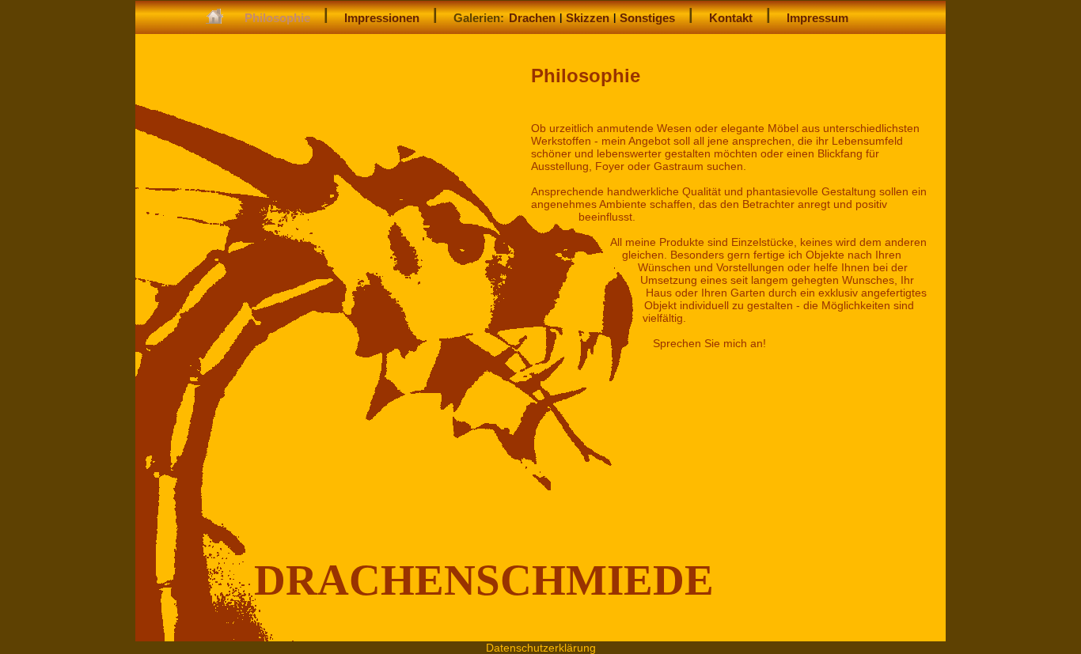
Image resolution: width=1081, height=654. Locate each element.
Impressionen (381, 18)
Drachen (532, 18)
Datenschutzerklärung (541, 647)
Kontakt (731, 18)
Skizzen (587, 18)
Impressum (817, 18)
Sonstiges (647, 18)
